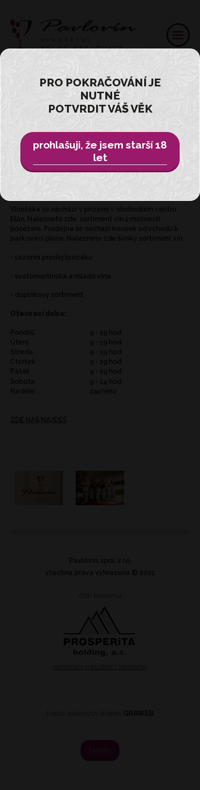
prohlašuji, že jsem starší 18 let (100, 151)
